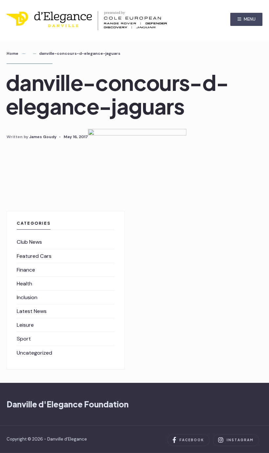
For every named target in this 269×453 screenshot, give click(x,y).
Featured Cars (34, 256)
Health (24, 283)
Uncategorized (34, 352)
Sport (24, 338)
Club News (29, 241)
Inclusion (27, 297)
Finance (26, 269)
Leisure (25, 324)
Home (12, 53)
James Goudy (42, 136)
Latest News (32, 311)
